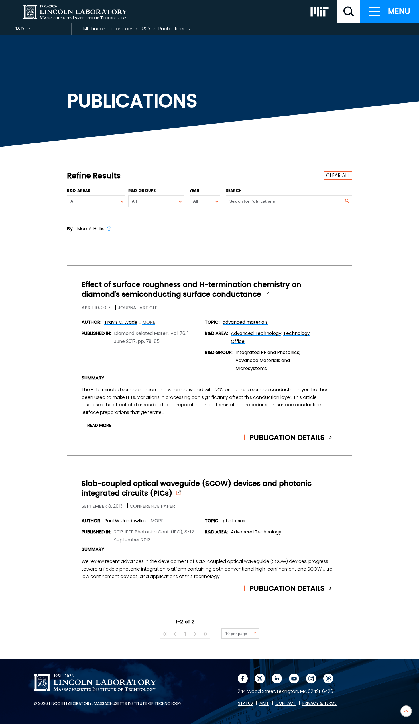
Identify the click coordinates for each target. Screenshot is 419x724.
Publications (172, 28)
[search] (348, 11)
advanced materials (245, 322)
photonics (234, 520)
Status (245, 703)
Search (234, 190)
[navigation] (389, 11)
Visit (264, 703)
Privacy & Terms (319, 703)
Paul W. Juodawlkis (125, 520)
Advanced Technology (256, 333)
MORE (148, 322)
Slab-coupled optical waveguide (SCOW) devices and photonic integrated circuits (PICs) (197, 488)
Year (194, 190)
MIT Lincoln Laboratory (107, 28)
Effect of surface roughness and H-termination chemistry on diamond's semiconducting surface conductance (191, 289)
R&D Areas (78, 190)
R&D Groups (142, 190)
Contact (286, 703)
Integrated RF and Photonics (267, 352)
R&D (29, 30)
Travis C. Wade (120, 322)
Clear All (338, 175)
